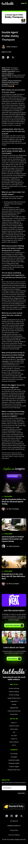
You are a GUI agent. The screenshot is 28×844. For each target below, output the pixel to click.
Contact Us (14, 739)
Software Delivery (14, 692)
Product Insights (14, 766)
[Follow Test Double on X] (21, 816)
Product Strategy (14, 695)
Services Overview (14, 688)
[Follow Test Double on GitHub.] (11, 816)
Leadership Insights (14, 760)
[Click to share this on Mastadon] (8, 57)
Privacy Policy (14, 830)
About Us (14, 723)
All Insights (14, 757)
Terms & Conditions (14, 835)
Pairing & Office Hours (14, 770)
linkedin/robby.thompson (10, 82)
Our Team (14, 735)
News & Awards (14, 742)
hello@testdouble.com (14, 826)
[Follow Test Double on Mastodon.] (16, 816)
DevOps (14, 704)
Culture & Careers (14, 726)
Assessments (14, 714)
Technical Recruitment (14, 711)
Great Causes (14, 729)
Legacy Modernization (14, 698)
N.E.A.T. (14, 745)
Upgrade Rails (14, 708)
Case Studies (14, 754)
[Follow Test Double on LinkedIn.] (6, 816)
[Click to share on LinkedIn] (3, 57)
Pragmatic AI (14, 701)
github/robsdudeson (14, 81)
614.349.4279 (14, 821)
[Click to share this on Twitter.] (13, 57)
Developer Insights (14, 763)
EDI (14, 732)
